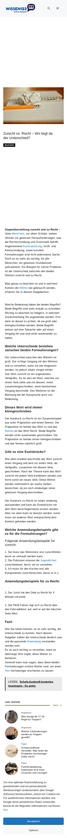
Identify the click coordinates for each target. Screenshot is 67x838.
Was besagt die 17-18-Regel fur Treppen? (33, 718)
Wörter (23, 287)
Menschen (18, 233)
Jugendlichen (48, 560)
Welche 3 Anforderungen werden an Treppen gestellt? (34, 734)
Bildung (9, 145)
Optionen (33, 830)
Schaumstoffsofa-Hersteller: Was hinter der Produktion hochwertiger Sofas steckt (34, 752)
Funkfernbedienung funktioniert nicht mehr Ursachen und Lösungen (34, 769)
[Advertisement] (33, 50)
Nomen (9, 430)
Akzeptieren (33, 821)
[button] (48, 8)
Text (7, 670)
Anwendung (34, 641)
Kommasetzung (32, 246)
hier (5, 809)
